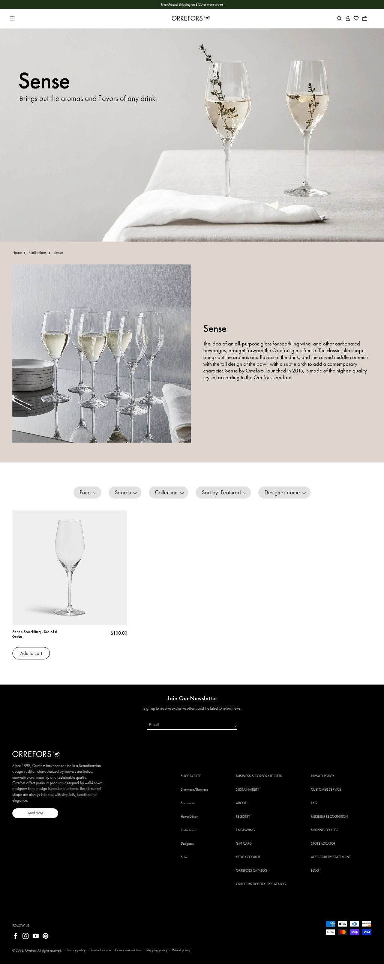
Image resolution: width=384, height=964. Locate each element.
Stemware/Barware (194, 789)
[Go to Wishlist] (356, 18)
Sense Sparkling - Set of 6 (34, 631)
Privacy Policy (322, 776)
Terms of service (100, 950)
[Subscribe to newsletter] (214, 727)
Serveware (188, 803)
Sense (58, 252)
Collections (37, 252)
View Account (248, 857)
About (241, 803)
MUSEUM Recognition (329, 816)
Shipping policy (156, 950)
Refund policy (181, 950)
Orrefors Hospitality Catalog (261, 884)
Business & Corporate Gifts (259, 776)
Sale (184, 857)
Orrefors (30, 950)
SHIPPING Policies (324, 830)
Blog (315, 870)
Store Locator (323, 843)
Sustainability (247, 789)
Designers (187, 843)
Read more (35, 813)
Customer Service (326, 789)
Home (17, 252)
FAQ (314, 803)
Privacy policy (76, 950)
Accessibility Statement (331, 857)
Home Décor (189, 816)
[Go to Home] (190, 18)
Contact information (128, 950)
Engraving (245, 830)
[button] (12, 18)
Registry (243, 816)
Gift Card (244, 843)
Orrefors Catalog (251, 870)
